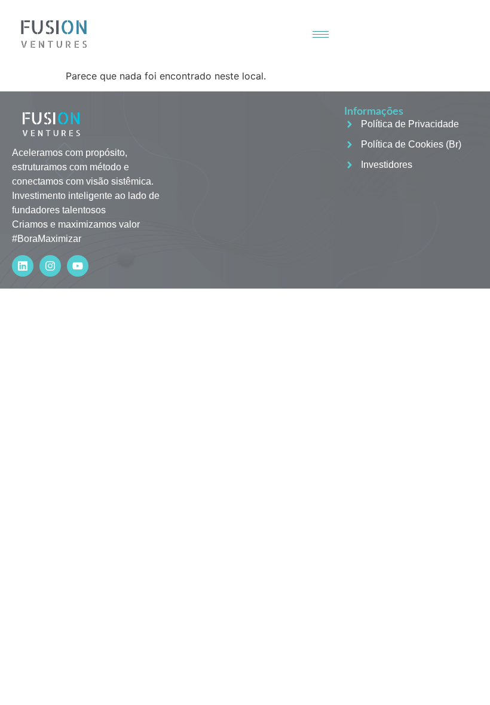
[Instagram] (50, 266)
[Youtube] (77, 266)
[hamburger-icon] (320, 34)
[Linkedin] (22, 266)
